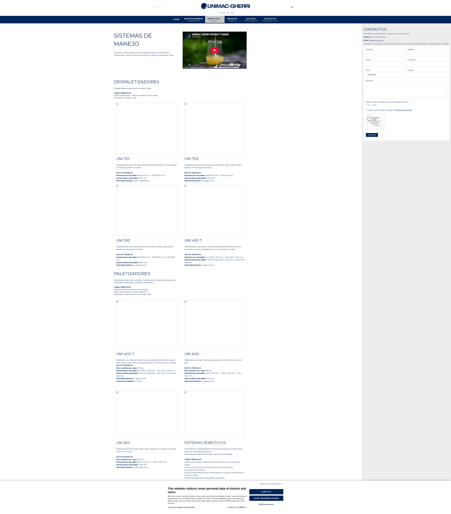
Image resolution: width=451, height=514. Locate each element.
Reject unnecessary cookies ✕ (271, 484)
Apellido (411, 49)
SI (369, 105)
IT (220, 13)
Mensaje (369, 81)
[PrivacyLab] (242, 507)
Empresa (412, 60)
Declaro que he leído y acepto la (390, 110)
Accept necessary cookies (266, 498)
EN (224, 13)
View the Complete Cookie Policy (181, 507)
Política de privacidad (403, 110)
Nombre (370, 49)
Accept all (266, 492)
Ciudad (410, 70)
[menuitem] (176, 19)
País (368, 70)
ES (228, 13)
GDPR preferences (266, 504)
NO (375, 105)
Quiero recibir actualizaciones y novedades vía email (387, 102)
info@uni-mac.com (376, 40)
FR (232, 13)
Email (368, 60)
